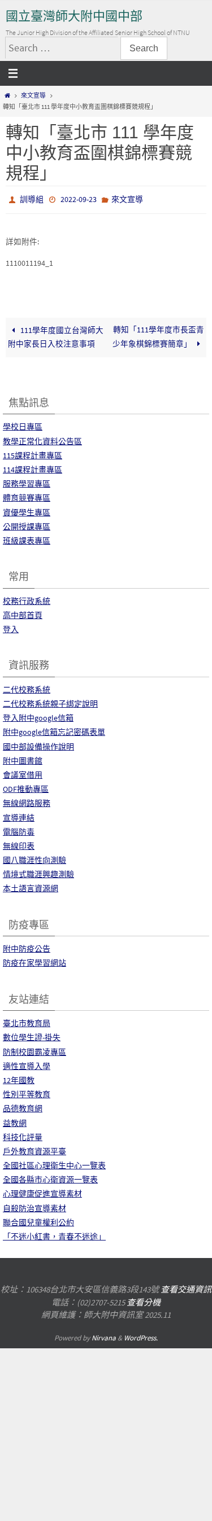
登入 (11, 626)
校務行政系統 (26, 598)
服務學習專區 (26, 481)
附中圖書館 (22, 758)
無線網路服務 (26, 801)
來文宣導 (33, 95)
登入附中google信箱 (38, 716)
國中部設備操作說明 (38, 744)
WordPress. (141, 1335)
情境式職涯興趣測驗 (38, 872)
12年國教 (18, 1077)
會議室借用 (22, 772)
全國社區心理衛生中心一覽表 (54, 1163)
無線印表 (18, 843)
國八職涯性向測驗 (34, 857)
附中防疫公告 (26, 946)
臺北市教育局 (26, 1021)
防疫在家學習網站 (34, 960)
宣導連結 (18, 815)
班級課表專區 (26, 538)
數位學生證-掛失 (31, 1035)
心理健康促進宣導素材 (42, 1191)
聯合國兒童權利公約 (38, 1220)
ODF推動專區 (26, 787)
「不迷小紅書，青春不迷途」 (54, 1234)
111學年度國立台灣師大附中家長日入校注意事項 (55, 334)
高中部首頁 (22, 612)
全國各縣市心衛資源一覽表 (50, 1177)
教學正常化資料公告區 (42, 438)
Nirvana (104, 1335)
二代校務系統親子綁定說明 (50, 701)
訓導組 (32, 199)
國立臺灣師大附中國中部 (74, 16)
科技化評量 (22, 1134)
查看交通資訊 (186, 1287)
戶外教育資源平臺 (34, 1148)
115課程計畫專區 (32, 453)
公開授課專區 (26, 524)
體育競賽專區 (26, 495)
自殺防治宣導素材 (34, 1205)
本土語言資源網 (30, 886)
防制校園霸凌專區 (34, 1049)
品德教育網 (22, 1106)
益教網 (15, 1120)
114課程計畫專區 (32, 467)
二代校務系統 (26, 687)
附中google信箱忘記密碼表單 (54, 730)
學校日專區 (22, 424)
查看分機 (144, 1299)
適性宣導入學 (26, 1063)
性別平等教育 (26, 1092)
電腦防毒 (18, 829)
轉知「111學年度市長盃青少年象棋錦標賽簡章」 (158, 334)
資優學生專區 (26, 510)
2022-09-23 (78, 199)
